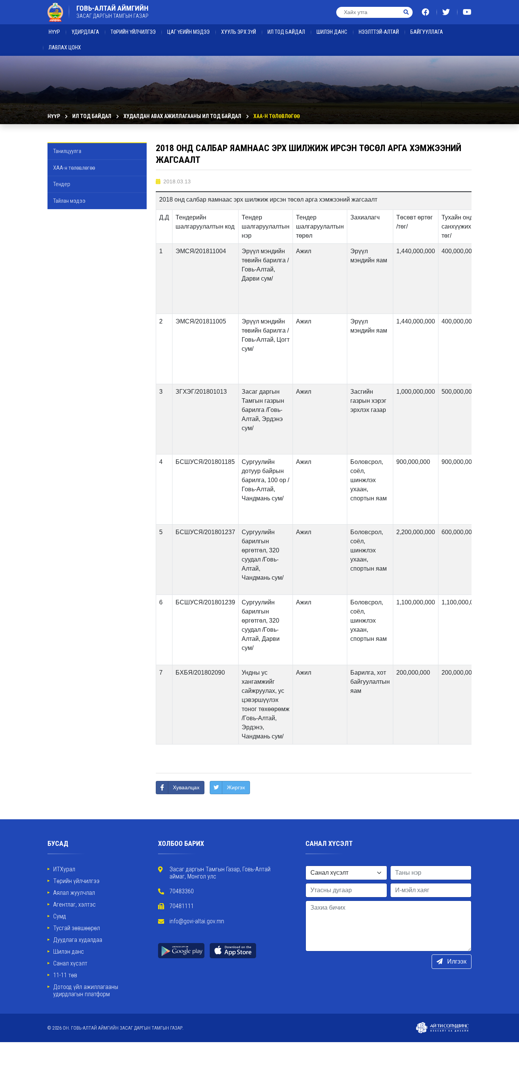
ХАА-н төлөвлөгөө (276, 116)
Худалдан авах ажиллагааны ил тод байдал (182, 116)
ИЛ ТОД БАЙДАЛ (286, 32)
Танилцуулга (67, 151)
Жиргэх (236, 787)
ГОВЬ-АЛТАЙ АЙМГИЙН (112, 12)
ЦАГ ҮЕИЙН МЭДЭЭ (188, 32)
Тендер (61, 184)
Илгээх (456, 961)
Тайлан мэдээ (69, 200)
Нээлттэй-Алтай (379, 32)
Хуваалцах (186, 787)
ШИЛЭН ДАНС (331, 32)
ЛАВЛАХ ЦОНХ (65, 47)
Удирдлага (85, 32)
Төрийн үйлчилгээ (133, 32)
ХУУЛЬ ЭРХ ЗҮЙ (238, 32)
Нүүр (54, 32)
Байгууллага (426, 32)
